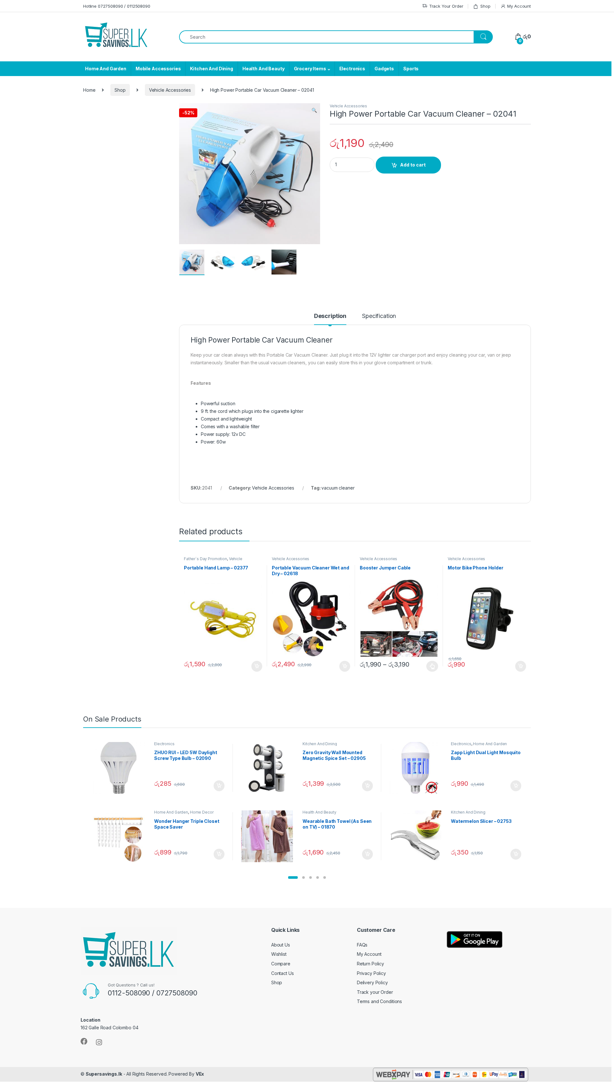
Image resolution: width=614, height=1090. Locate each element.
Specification (379, 316)
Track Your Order (446, 6)
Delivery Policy (372, 982)
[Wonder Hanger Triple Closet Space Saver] (121, 836)
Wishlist (279, 954)
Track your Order (375, 992)
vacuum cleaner (337, 488)
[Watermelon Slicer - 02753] (418, 836)
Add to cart (413, 164)
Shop (485, 6)
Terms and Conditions (379, 1001)
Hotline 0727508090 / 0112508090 (116, 6)
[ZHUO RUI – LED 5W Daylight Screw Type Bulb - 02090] (121, 768)
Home (89, 90)
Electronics (352, 68)
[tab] (330, 319)
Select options (430, 666)
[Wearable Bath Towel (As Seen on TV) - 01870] (269, 836)
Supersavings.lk (104, 1074)
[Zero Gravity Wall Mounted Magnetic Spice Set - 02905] (269, 768)
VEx (200, 1074)
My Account (519, 6)
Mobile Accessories (158, 68)
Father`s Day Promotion (205, 558)
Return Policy (370, 963)
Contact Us (282, 973)
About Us (280, 944)
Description (330, 316)
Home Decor (202, 812)
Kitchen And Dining (211, 68)
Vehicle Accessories (170, 90)
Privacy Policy (371, 973)
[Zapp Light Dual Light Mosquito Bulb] (418, 768)
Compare (280, 963)
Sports (411, 68)
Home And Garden (105, 68)
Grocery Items (310, 68)
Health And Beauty (263, 68)
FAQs (362, 944)
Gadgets (384, 68)
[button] (293, 877)
